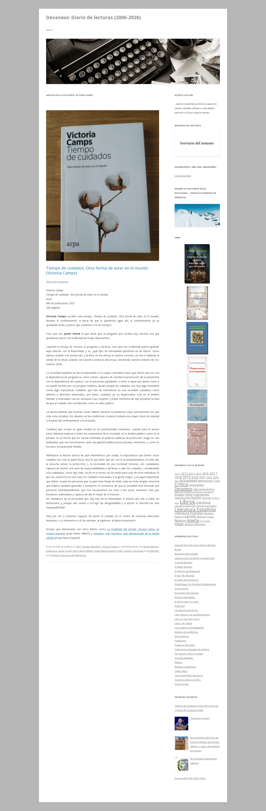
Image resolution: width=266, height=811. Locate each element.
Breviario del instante (186, 553)
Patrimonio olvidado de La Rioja (192, 649)
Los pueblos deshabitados (189, 627)
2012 (177, 473)
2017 (213, 473)
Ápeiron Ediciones (195, 524)
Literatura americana (185, 505)
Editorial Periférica (184, 491)
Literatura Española (195, 509)
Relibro (178, 662)
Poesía (210, 516)
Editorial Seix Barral (204, 491)
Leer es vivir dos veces (187, 619)
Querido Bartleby (184, 658)
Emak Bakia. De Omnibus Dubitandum (195, 584)
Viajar (179, 523)
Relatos (180, 520)
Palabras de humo (185, 645)
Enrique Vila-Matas (185, 597)
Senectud (138, 551)
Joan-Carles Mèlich (83, 551)
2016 (205, 474)
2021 (78, 546)
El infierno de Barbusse (187, 571)
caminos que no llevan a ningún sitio (195, 558)
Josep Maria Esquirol (105, 551)
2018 (178, 477)
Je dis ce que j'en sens (187, 601)
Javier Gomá (65, 551)
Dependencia (150, 546)
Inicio (49, 30)
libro (177, 503)
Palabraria (180, 640)
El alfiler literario (183, 566)
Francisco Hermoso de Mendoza (68, 555)
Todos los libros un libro (188, 679)
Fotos (188, 495)
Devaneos (183, 488)
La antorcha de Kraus (186, 610)
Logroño (189, 516)
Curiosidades (196, 485)
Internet (206, 498)
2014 (191, 473)
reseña (128, 551)
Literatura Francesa (189, 513)
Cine (217, 481)
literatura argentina (207, 505)
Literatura (203, 502)
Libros (187, 501)
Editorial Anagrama (203, 489)
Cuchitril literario (183, 562)
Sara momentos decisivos (189, 675)
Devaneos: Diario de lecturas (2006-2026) (93, 17)
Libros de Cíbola (183, 623)
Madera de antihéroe (186, 632)
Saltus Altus (181, 671)
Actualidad (188, 480)
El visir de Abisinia (184, 575)
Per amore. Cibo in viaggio (189, 653)
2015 (198, 473)
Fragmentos (201, 495)
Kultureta (180, 606)
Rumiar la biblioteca (185, 666)
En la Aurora (181, 588)
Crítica (181, 484)
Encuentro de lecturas (187, 593)
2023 (216, 477)
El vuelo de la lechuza (186, 580)
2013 (184, 474)
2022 (209, 477)
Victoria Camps (110, 546)
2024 (177, 481)
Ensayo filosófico (91, 546)
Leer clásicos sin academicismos (192, 614)
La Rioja (215, 498)
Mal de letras (182, 636)
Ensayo (179, 494)
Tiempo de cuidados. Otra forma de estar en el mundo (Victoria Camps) (97, 270)
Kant (120, 551)
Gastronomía (182, 498)
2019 (187, 477)
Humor (196, 498)
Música (201, 516)
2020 (195, 477)
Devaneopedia (183, 175)
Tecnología (205, 521)
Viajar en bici (182, 684)
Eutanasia (51, 551)
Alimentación (205, 481)
